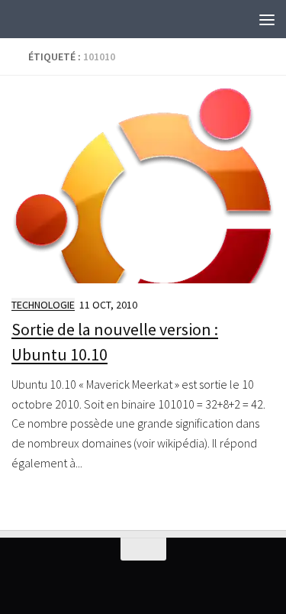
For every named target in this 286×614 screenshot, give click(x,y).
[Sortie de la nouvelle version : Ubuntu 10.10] (143, 185)
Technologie (43, 305)
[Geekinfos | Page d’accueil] (42, 19)
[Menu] (267, 19)
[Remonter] (143, 549)
